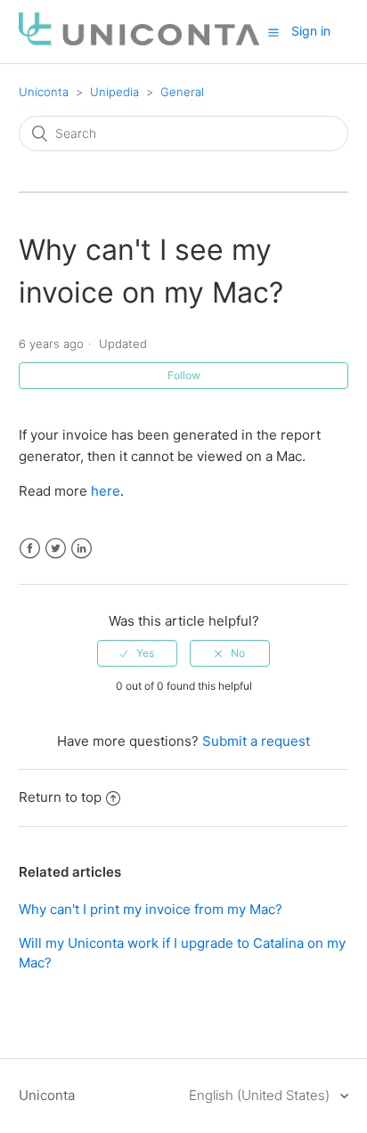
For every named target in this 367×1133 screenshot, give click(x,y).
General (182, 92)
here (105, 490)
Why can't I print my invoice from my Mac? (150, 909)
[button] (273, 32)
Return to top (60, 797)
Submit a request (256, 740)
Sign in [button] (310, 30)
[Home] (139, 40)
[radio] (137, 653)
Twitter (56, 549)
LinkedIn (81, 549)
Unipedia (114, 92)
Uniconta (44, 92)
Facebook (30, 549)
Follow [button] (183, 375)
